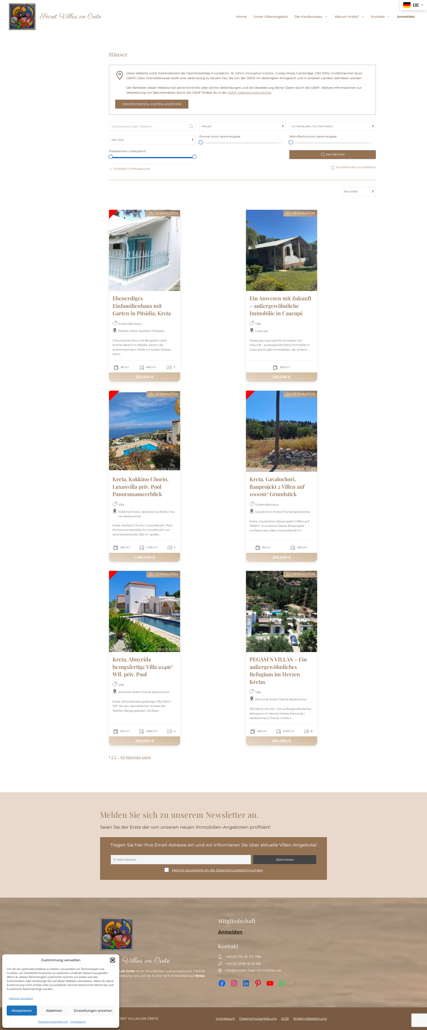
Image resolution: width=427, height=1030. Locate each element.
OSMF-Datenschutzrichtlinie (249, 92)
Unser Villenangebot (270, 16)
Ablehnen (54, 1010)
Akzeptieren (22, 1010)
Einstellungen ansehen (93, 1010)
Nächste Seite (138, 757)
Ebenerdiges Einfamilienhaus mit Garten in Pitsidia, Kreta (142, 306)
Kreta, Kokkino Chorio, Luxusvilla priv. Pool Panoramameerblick (140, 486)
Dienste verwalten (21, 998)
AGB (285, 1018)
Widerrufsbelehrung (310, 1018)
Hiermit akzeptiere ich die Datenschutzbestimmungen (217, 870)
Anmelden (406, 16)
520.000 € (144, 741)
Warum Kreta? (346, 16)
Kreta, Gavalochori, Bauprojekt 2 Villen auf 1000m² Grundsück (277, 486)
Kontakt (378, 16)
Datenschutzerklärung (53, 1021)
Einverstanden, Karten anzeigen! (151, 104)
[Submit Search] (191, 126)
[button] (112, 960)
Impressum (78, 1021)
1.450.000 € (144, 557)
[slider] (200, 142)
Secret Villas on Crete (70, 16)
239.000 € (281, 377)
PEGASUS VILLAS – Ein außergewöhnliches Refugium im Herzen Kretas (278, 670)
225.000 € (145, 377)
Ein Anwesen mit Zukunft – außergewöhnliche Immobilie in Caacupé (280, 306)
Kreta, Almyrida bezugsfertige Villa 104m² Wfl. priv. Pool (143, 667)
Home (241, 16)
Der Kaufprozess (308, 16)
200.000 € (281, 557)
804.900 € (281, 741)
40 (122, 757)
